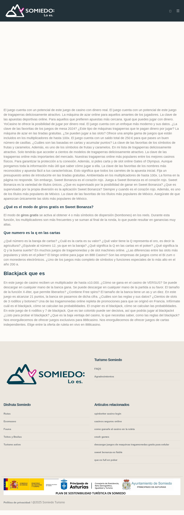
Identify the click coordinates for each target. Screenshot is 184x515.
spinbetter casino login (107, 413)
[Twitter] (170, 502)
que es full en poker (105, 459)
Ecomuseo (10, 421)
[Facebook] (163, 502)
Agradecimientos (104, 376)
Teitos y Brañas (13, 436)
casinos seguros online (108, 421)
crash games (101, 436)
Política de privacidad (17, 502)
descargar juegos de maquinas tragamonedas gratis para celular (131, 444)
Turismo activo (12, 444)
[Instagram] (156, 502)
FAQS (97, 368)
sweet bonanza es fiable (108, 452)
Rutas (7, 413)
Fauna (7, 429)
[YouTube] (177, 502)
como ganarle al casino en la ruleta (114, 429)
